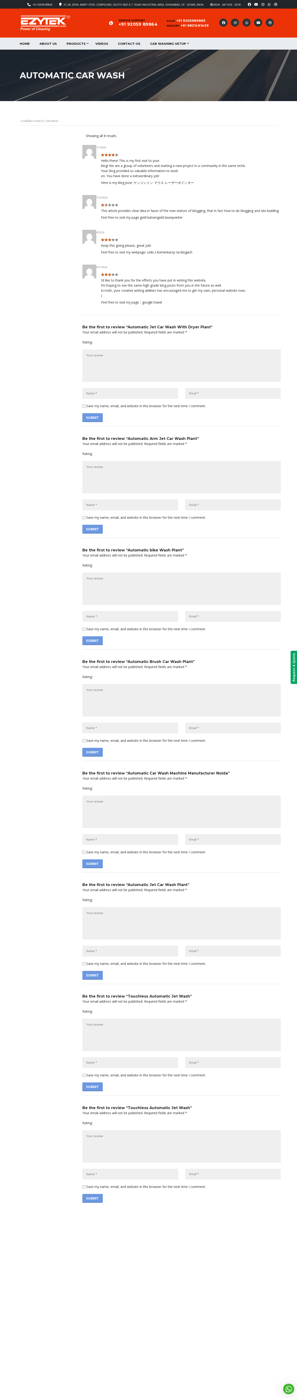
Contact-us (129, 43)
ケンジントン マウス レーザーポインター (164, 182)
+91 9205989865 (190, 21)
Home (25, 43)
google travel (152, 302)
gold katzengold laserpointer (161, 217)
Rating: (87, 342)
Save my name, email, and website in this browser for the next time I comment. (146, 406)
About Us (48, 43)
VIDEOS (101, 43)
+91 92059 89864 (42, 4)
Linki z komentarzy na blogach (169, 252)
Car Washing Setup (168, 43)
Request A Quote (293, 667)
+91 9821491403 (195, 25)
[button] (288, 1389)
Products (76, 43)
